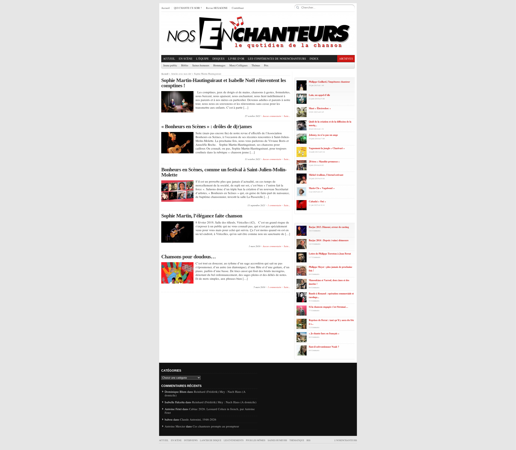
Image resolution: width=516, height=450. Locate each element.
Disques (218, 58)
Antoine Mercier (175, 426)
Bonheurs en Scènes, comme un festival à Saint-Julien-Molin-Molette (224, 172)
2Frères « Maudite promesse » (324, 161)
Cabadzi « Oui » (317, 201)
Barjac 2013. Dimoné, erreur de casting (329, 227)
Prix (266, 65)
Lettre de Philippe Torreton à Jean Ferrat (330, 253)
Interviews (191, 440)
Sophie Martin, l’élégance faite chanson (201, 216)
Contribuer (238, 8)
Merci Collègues (238, 65)
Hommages (219, 65)
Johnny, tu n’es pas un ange (323, 135)
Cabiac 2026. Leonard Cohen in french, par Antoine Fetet (210, 411)
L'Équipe (202, 58)
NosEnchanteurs (345, 440)
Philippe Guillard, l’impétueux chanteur (329, 81)
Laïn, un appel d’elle (319, 95)
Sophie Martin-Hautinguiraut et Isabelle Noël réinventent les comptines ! (223, 82)
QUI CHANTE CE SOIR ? (188, 8)
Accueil (165, 8)
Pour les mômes (255, 440)
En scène (185, 58)
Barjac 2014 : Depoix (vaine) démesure (329, 240)
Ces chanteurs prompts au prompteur (216, 426)
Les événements (233, 440)
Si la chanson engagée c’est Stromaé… (328, 307)
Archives (346, 58)
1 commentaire (274, 205)
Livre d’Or (236, 58)
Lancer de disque (210, 440)
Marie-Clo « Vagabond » (322, 188)
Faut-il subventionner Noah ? (324, 346)
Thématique (296, 440)
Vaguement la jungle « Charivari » (327, 148)
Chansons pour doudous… (188, 257)
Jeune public (170, 65)
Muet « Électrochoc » (320, 108)
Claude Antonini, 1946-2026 (198, 419)
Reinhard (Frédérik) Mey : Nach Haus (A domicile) (205, 393)
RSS (308, 440)
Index (314, 58)
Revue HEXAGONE (217, 8)
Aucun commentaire (272, 115)
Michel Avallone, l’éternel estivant (326, 175)
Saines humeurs (200, 65)
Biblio (184, 65)
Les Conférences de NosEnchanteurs (277, 58)
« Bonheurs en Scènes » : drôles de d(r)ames (206, 126)
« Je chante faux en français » (324, 333)
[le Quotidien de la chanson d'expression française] (258, 33)
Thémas (256, 65)
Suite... (287, 115)
